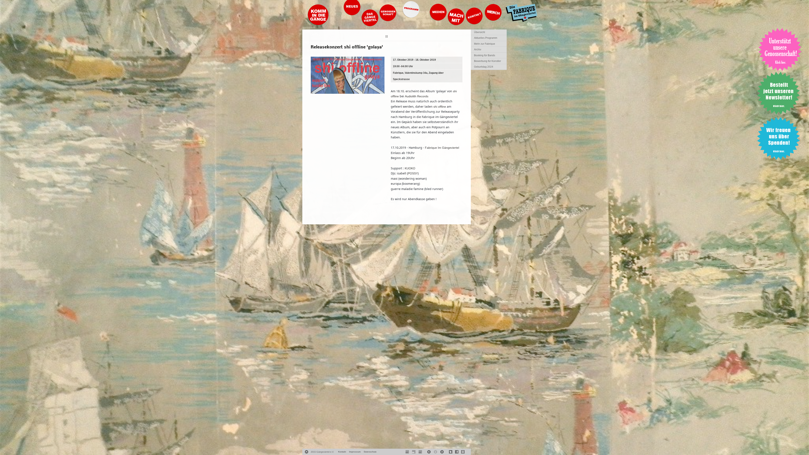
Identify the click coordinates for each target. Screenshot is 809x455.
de (413, 452)
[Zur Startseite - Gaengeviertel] (318, 24)
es (420, 452)
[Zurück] (386, 37)
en (407, 452)
